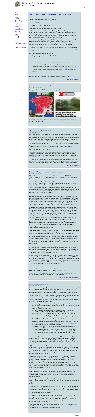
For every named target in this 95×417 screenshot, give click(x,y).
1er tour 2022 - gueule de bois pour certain (46, 172)
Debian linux (19, 22)
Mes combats (19, 29)
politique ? (19, 25)
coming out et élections (38, 284)
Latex (17, 34)
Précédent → (77, 415)
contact (16, 14)
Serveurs (18, 32)
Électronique (18, 28)
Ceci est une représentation (40, 130)
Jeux (17, 37)
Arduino (17, 26)
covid (17, 20)
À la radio (18, 18)
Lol (17, 23)
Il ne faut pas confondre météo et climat (45, 86)
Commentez (76, 79)
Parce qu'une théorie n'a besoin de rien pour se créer (50, 14)
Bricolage (18, 36)
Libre (17, 31)
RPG (17, 39)
